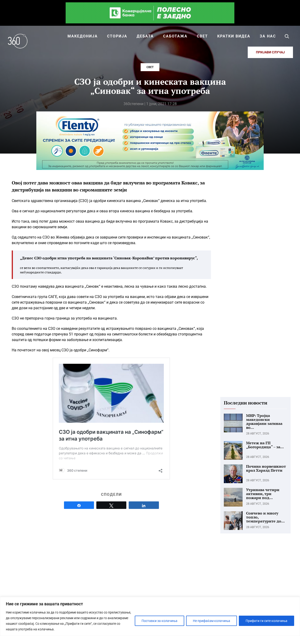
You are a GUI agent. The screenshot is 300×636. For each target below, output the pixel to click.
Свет (150, 67)
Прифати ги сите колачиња (266, 621)
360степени (133, 104)
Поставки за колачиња (159, 621)
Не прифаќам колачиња (211, 621)
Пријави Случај (270, 52)
